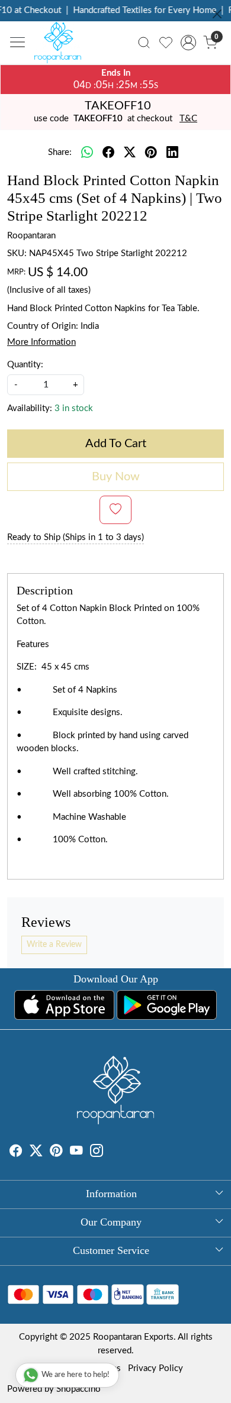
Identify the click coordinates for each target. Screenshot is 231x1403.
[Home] (61, 45)
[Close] (217, 14)
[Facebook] (16, 1153)
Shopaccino (78, 1389)
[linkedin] (172, 153)
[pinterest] (151, 153)
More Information (41, 342)
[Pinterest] (56, 1153)
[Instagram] (96, 1153)
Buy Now (116, 477)
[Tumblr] (110, 1153)
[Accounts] (188, 42)
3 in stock (73, 408)
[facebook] (108, 153)
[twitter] (129, 153)
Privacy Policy (155, 1368)
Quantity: (25, 364)
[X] (36, 1153)
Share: (60, 152)
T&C (188, 118)
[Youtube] (76, 1153)
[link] (144, 42)
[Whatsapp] (87, 153)
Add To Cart (115, 444)
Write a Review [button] (54, 944)
